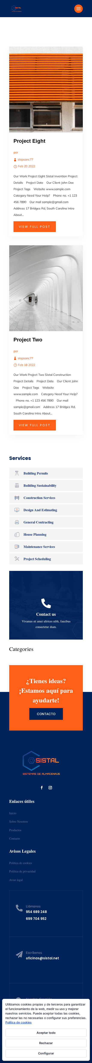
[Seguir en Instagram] (50, 787)
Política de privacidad (22, 871)
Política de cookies (20, 863)
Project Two (27, 340)
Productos (15, 830)
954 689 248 (36, 912)
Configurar (46, 1053)
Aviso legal (16, 880)
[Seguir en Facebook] (41, 787)
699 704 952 (36, 918)
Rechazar (46, 1043)
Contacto (46, 714)
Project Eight (29, 141)
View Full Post (34, 226)
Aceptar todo (46, 1032)
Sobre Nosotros (18, 821)
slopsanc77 (25, 159)
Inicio (12, 813)
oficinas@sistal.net (42, 958)
